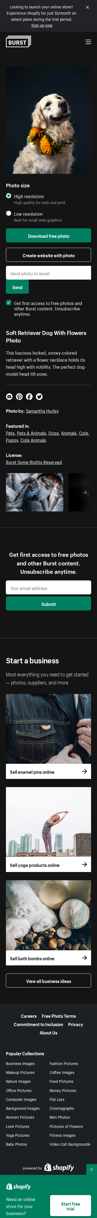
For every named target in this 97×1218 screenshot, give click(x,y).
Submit (48, 603)
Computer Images (21, 1099)
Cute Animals (33, 439)
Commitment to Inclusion (38, 1023)
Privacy (75, 1023)
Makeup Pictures (20, 1072)
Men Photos (60, 1117)
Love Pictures (17, 1126)
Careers (29, 1015)
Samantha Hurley (42, 410)
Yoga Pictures (17, 1135)
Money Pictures (63, 1090)
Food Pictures (61, 1081)
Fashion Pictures (64, 1063)
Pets (10, 432)
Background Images (23, 1108)
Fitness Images (62, 1135)
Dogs (53, 432)
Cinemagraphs (62, 1108)
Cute (83, 432)
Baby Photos (16, 1144)
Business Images (20, 1063)
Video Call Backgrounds (70, 1144)
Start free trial (70, 1206)
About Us (48, 1032)
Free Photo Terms (59, 1015)
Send (17, 286)
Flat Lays (57, 1099)
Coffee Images (62, 1072)
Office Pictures (19, 1090)
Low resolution (28, 214)
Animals (69, 432)
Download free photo (48, 235)
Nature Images (18, 1081)
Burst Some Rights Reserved (34, 461)
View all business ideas (48, 980)
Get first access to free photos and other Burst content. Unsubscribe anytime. (48, 308)
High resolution (29, 196)
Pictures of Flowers (66, 1126)
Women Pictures (20, 1117)
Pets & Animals (31, 432)
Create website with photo (49, 254)
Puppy (12, 439)
